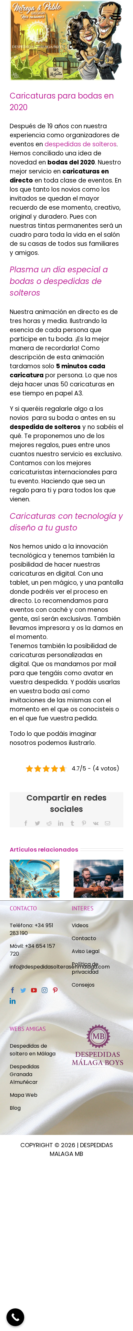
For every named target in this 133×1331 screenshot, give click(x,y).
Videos (80, 925)
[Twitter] (37, 823)
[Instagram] (44, 990)
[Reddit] (49, 823)
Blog (15, 1108)
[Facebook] (25, 823)
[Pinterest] (84, 823)
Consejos (83, 985)
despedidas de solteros (81, 144)
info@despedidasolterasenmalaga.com (60, 966)
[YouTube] (34, 990)
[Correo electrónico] (107, 823)
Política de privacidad (86, 968)
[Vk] (95, 823)
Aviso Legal (85, 951)
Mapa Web (23, 1095)
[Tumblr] (72, 823)
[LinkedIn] (60, 823)
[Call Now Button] (15, 1317)
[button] (14, 879)
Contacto (84, 938)
